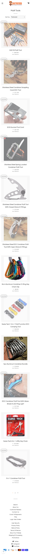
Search (15, 504)
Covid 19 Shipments (15, 514)
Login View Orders (15, 519)
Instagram (16, 544)
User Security (15, 523)
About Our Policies (15, 533)
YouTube (16, 546)
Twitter (16, 541)
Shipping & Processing (15, 535)
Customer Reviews (15, 509)
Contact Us (15, 512)
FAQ (15, 517)
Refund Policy (15, 528)
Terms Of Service (15, 530)
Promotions (15, 537)
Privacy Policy (15, 525)
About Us (15, 507)
